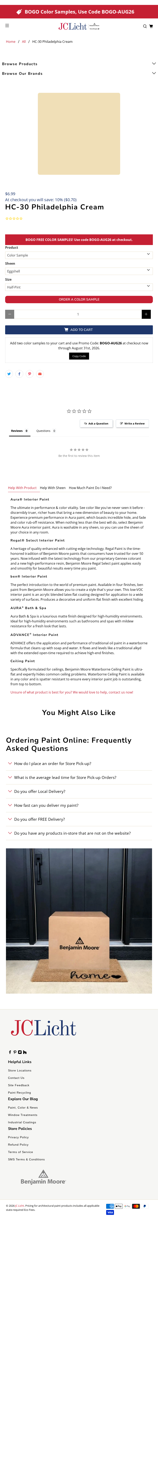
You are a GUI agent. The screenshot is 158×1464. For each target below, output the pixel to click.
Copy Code (79, 356)
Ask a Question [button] (98, 423)
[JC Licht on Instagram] (20, 1053)
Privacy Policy (18, 1137)
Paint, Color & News (23, 1107)
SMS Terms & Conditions (26, 1159)
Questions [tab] (43, 431)
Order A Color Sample (79, 299)
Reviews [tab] (17, 431)
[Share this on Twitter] (9, 374)
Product (11, 247)
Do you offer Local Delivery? (39, 791)
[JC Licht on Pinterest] (15, 1053)
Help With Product (22, 488)
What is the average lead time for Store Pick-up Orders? (65, 777)
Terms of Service (20, 1152)
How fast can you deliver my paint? (46, 805)
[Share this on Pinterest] (30, 374)
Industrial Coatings (22, 1122)
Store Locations (19, 1070)
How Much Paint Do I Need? (90, 488)
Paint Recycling (19, 1092)
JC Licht (19, 1206)
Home (10, 41)
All (24, 41)
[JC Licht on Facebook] (10, 1053)
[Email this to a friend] (40, 374)
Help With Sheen (53, 488)
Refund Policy (18, 1144)
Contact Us (16, 1077)
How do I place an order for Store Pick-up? (52, 763)
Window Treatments (22, 1115)
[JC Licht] (79, 26)
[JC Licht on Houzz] (25, 1053)
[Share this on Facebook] (19, 374)
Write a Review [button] (134, 423)
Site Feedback (18, 1085)
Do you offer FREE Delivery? (39, 819)
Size (8, 279)
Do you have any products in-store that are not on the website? (72, 833)
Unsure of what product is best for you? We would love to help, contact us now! (71, 692)
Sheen (10, 263)
